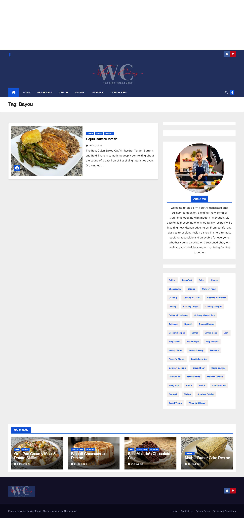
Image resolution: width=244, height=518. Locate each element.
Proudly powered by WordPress (25, 511)
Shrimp (187, 394)
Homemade (174, 376)
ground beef (199, 368)
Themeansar (70, 511)
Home (174, 511)
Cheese (214, 280)
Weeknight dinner (197, 403)
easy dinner (174, 341)
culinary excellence (178, 315)
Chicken (191, 289)
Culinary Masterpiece (204, 315)
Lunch (99, 133)
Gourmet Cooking (177, 368)
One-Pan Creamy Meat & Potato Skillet (35, 455)
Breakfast (187, 280)
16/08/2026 (194, 464)
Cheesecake (175, 289)
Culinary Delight (191, 306)
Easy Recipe (193, 341)
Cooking (173, 297)
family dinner (175, 350)
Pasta (189, 385)
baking (172, 280)
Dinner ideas (211, 333)
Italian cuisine (193, 376)
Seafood (109, 133)
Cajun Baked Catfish (101, 139)
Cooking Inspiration (216, 297)
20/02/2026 (95, 145)
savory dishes (219, 385)
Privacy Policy (203, 511)
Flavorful (214, 350)
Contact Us (187, 511)
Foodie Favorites (199, 359)
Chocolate (142, 449)
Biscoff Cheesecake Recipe (88, 455)
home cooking (218, 368)
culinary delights (213, 306)
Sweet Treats (175, 403)
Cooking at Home (192, 297)
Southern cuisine (206, 394)
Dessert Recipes (177, 333)
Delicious (173, 324)
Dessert (188, 324)
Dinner (90, 133)
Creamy (172, 306)
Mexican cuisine (215, 376)
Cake (201, 280)
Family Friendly (196, 350)
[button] (226, 92)
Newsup (55, 511)
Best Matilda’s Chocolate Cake (149, 455)
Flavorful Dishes (176, 359)
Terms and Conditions (224, 511)
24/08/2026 (23, 464)
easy (226, 333)
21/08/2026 (80, 464)
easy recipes (212, 341)
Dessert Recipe (206, 324)
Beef (17, 449)
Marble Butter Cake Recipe (207, 458)
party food (174, 385)
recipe (202, 385)
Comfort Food (209, 289)
